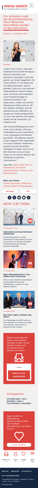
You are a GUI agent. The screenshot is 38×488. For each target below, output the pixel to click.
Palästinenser (13, 403)
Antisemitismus (13, 399)
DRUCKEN (10, 191)
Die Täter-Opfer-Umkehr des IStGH (17, 316)
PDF (28, 191)
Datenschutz (27, 471)
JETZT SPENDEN (19, 445)
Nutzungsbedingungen (10, 476)
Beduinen (11, 401)
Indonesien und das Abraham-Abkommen (18, 233)
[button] (9, 197)
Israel (19, 401)
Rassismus (26, 403)
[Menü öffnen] (31, 5)
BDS (24, 399)
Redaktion (7, 34)
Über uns (5, 471)
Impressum (15, 471)
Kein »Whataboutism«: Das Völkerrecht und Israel (16, 275)
